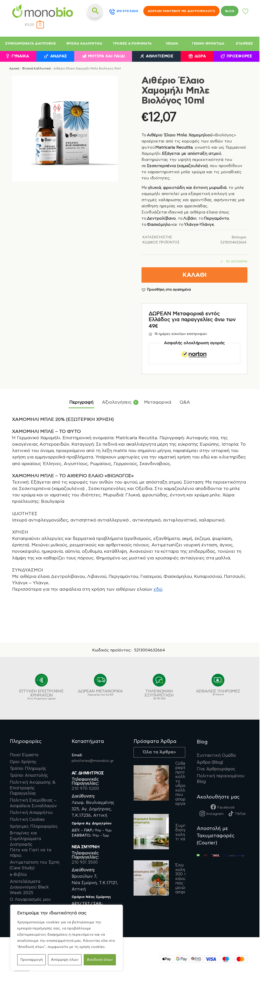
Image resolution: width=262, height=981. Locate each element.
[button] (34, 25)
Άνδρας (58, 56)
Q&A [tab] (185, 402)
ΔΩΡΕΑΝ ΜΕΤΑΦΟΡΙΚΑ (100, 692)
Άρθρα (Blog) (210, 762)
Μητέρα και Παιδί (106, 56)
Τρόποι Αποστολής (29, 775)
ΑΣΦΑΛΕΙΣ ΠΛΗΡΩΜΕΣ (218, 692)
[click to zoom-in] (65, 129)
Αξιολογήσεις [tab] (119, 402)
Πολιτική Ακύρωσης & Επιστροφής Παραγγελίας (33, 787)
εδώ (158, 589)
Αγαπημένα (245, 12)
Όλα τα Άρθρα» (159, 752)
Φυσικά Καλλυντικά (84, 43)
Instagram (215, 814)
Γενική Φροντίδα (208, 43)
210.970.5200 (127, 11)
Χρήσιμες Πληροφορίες (34, 826)
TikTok (240, 814)
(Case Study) (34, 865)
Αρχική (14, 68)
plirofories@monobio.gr (93, 761)
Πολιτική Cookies (27, 819)
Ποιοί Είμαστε (24, 755)
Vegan (172, 43)
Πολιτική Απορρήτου (31, 813)
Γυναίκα (20, 56)
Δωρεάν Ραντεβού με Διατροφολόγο (181, 11)
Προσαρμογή (31, 960)
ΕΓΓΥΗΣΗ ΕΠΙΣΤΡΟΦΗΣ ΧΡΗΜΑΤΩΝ (41, 694)
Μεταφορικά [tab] (157, 402)
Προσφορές (239, 56)
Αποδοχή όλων (100, 960)
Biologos (239, 237)
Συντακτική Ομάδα (216, 755)
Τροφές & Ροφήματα (132, 43)
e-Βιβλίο (18, 875)
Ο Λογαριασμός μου (30, 899)
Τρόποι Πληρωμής (28, 769)
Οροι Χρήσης (23, 762)
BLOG (229, 11)
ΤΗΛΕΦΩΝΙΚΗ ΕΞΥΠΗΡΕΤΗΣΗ (159, 694)
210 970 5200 (85, 788)
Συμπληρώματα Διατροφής (30, 43)
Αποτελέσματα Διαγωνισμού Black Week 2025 (29, 887)
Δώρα (200, 56)
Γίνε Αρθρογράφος (216, 769)
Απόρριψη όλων (65, 960)
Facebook (226, 807)
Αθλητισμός (159, 56)
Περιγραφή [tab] (81, 402)
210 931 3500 (85, 862)
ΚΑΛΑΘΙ (194, 275)
